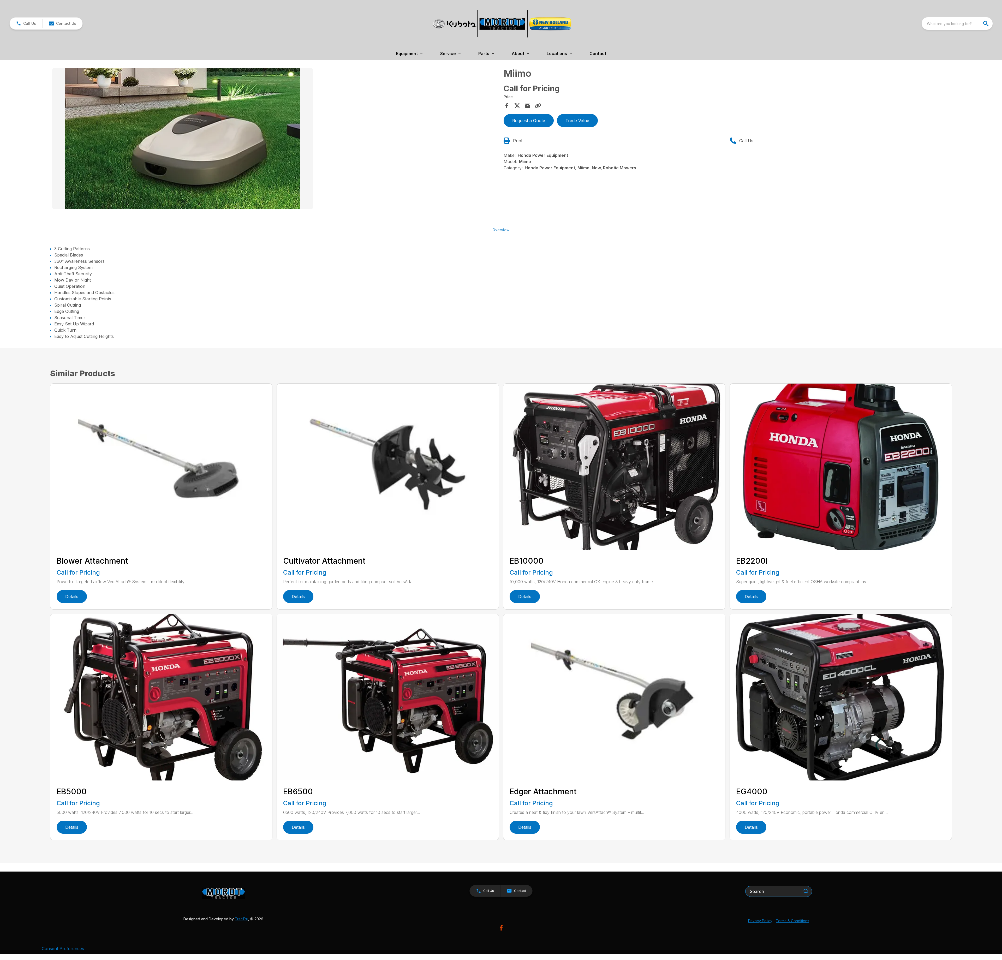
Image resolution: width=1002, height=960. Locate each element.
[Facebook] (501, 928)
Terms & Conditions (792, 921)
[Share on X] (517, 106)
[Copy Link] (538, 106)
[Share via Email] (527, 106)
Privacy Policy (760, 921)
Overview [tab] (501, 230)
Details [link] (71, 596)
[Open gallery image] (182, 138)
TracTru (241, 919)
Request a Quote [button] (528, 120)
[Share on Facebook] (507, 106)
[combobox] (957, 23)
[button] (26, 23)
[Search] (805, 891)
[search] (986, 23)
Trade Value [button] (577, 120)
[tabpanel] (275, 139)
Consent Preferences (63, 948)
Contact (597, 53)
